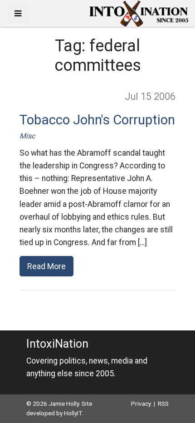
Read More (46, 266)
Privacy (141, 403)
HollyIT (73, 413)
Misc (27, 136)
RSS (163, 403)
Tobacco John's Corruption (97, 120)
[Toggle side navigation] (18, 13)
